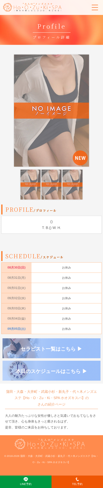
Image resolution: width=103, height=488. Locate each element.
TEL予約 (77, 484)
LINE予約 (26, 484)
